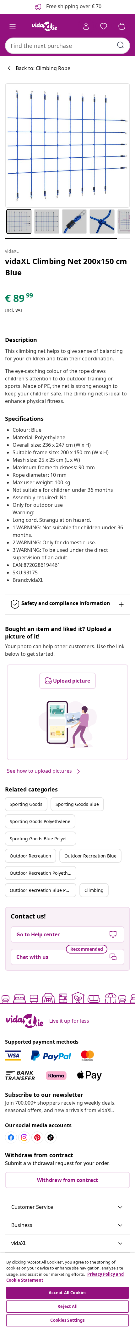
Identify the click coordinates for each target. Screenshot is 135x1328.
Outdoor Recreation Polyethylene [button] (43, 873)
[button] (67, 1207)
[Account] (86, 26)
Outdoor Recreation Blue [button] (90, 856)
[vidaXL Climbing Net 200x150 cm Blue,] (67, 145)
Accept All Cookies (67, 1292)
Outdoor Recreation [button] (30, 856)
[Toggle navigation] (12, 26)
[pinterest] (37, 1137)
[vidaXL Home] (44, 26)
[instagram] (24, 1137)
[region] (67, 1290)
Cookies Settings (67, 1320)
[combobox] (67, 46)
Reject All (67, 1306)
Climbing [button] (94, 890)
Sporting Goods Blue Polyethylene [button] (43, 839)
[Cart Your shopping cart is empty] (122, 26)
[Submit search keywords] (121, 45)
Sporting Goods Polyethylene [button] (40, 821)
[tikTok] (50, 1137)
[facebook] (11, 1137)
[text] (19, 299)
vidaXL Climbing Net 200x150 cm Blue (66, 266)
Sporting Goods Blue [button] (77, 804)
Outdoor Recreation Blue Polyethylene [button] (43, 890)
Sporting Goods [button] (26, 804)
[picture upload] (67, 724)
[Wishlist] (103, 26)
